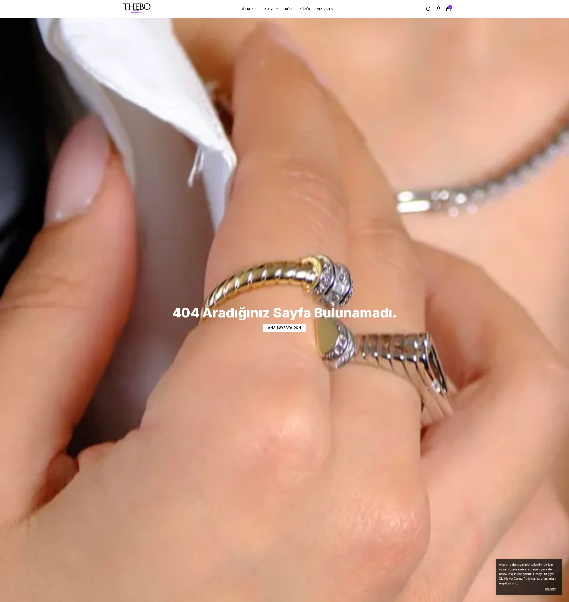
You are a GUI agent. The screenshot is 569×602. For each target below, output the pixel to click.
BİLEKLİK (247, 9)
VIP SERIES (325, 9)
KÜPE (289, 9)
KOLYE (269, 9)
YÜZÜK (305, 9)
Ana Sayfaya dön (284, 327)
